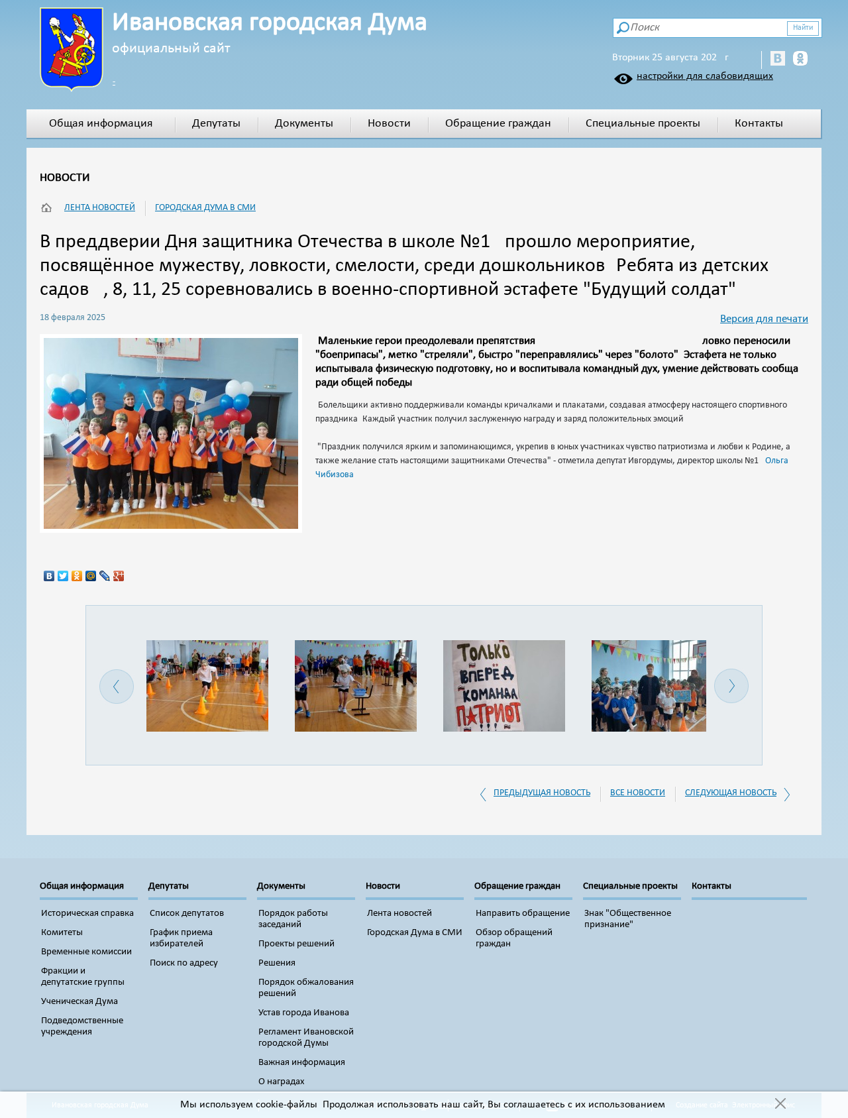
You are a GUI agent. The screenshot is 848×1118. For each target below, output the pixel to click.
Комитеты (62, 933)
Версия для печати (764, 319)
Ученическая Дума (79, 1002)
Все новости (637, 793)
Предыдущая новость (542, 793)
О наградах (281, 1082)
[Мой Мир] (91, 576)
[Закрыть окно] (780, 1105)
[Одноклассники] (77, 576)
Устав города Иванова (303, 1013)
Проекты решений (296, 944)
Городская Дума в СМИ (205, 208)
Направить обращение (523, 914)
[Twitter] (63, 576)
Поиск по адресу (184, 963)
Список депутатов (187, 914)
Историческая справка (87, 914)
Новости (389, 123)
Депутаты (216, 123)
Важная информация (301, 1063)
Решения (276, 963)
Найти (803, 28)
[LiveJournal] (105, 576)
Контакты (759, 123)
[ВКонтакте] (49, 576)
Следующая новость (730, 793)
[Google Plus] (119, 576)
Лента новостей (99, 208)
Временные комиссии (86, 952)
